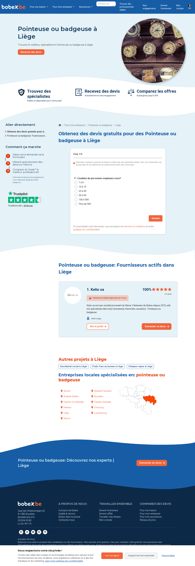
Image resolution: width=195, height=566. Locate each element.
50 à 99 (82, 195)
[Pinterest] (39, 532)
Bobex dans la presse (69, 516)
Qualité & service (67, 513)
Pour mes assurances (151, 516)
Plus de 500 (85, 204)
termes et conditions (135, 226)
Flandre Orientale (102, 402)
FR (189, 8)
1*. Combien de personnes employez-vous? (97, 178)
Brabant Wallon (71, 396)
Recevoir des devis (31, 52)
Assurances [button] (85, 7)
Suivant (156, 218)
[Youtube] (33, 532)
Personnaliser (168, 555)
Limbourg (99, 407)
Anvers (67, 391)
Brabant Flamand (102, 391)
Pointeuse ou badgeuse (100, 125)
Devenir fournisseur (166, 7)
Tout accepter (112, 555)
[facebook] (21, 532)
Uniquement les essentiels (141, 555)
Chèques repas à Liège (140, 366)
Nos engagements (149, 7)
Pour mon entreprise (75, 125)
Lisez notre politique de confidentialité (64, 561)
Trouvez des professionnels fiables (127, 7)
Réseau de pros (148, 520)
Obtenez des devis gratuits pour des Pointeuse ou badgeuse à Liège (26, 131)
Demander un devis (155, 326)
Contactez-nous (67, 520)
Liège (66, 413)
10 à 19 (82, 186)
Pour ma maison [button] (38, 7)
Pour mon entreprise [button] (63, 7)
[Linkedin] (45, 532)
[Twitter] (27, 532)
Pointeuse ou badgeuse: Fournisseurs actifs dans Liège (26, 135)
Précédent (82, 218)
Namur (67, 418)
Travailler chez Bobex (110, 516)
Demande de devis (150, 462)
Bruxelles (98, 396)
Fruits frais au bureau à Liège (107, 366)
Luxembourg (100, 413)
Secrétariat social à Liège (73, 366)
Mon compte (180, 7)
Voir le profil (97, 326)
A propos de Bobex (68, 510)
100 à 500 (84, 199)
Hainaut (67, 407)
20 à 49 (82, 191)
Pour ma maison (148, 510)
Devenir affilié (106, 513)
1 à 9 (81, 182)
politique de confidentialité (86, 229)
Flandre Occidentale (74, 402)
